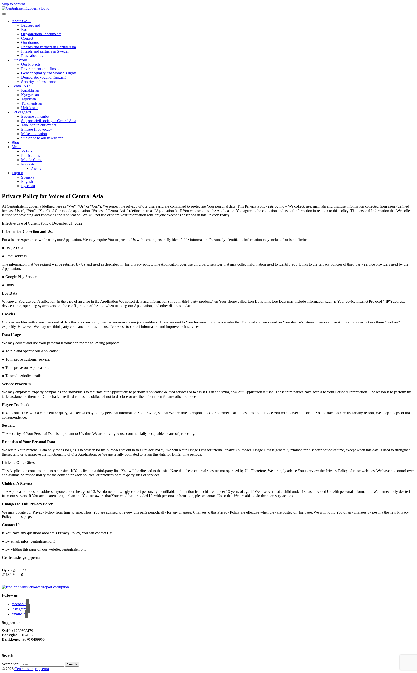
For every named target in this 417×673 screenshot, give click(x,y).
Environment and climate (40, 69)
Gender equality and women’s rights (48, 73)
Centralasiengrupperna (31, 669)
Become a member (35, 116)
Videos (26, 151)
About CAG (21, 21)
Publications (30, 155)
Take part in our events (38, 125)
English (17, 173)
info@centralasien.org (18, 579)
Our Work (19, 60)
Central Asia (21, 86)
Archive (37, 168)
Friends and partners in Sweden (45, 51)
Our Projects (30, 64)
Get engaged (21, 112)
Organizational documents (41, 34)
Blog (15, 142)
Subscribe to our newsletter (42, 138)
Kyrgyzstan (30, 95)
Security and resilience (38, 82)
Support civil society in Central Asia (48, 121)
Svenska (27, 177)
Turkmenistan (31, 103)
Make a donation (34, 134)
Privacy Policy (13, 648)
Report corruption (55, 587)
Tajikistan (28, 99)
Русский (28, 186)
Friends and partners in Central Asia (48, 47)
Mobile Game (31, 160)
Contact (27, 38)
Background (30, 25)
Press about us (32, 56)
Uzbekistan (29, 108)
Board (26, 29)
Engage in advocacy (36, 129)
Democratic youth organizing (43, 77)
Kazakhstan (30, 90)
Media (16, 147)
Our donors (30, 43)
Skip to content (13, 4)
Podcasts (28, 164)
